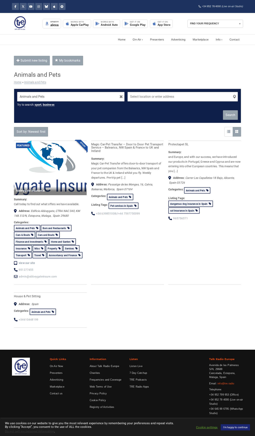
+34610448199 (28, 319)
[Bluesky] (46, 6)
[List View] (229, 132)
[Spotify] (62, 6)
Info (218, 39)
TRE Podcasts (138, 379)
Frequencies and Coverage (105, 379)
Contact (234, 39)
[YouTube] (30, 6)
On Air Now (56, 366)
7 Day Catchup (138, 372)
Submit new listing (33, 60)
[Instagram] (38, 6)
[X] (23, 6)
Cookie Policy (98, 400)
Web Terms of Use (101, 386)
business (48, 104)
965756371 (180, 218)
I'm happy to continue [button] (235, 427)
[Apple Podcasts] (54, 6)
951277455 (26, 269)
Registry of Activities (102, 406)
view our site (27, 263)
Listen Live (135, 366)
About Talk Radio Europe (104, 366)
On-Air (137, 39)
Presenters (157, 39)
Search (230, 115)
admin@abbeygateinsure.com (38, 276)
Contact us (56, 393)
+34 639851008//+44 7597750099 (118, 213)
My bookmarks (69, 60)
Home (122, 39)
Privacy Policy (98, 393)
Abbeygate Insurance (30, 190)
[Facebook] (15, 6)
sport (38, 104)
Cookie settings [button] (207, 427)
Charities (95, 372)
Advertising (178, 39)
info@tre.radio (226, 383)
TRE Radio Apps (139, 386)
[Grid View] (237, 132)
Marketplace (201, 39)
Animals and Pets (35, 82)
